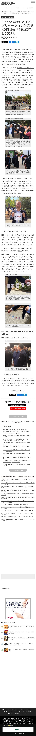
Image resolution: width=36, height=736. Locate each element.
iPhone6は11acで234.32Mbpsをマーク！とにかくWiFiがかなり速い (17, 516)
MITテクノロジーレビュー (22, 714)
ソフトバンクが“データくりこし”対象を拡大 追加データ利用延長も (17, 510)
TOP (4, 709)
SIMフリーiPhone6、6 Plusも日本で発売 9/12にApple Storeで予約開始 (17, 487)
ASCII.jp (11, 714)
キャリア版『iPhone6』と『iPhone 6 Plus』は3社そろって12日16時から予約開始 (17, 483)
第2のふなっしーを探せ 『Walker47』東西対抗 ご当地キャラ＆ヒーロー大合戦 (17, 507)
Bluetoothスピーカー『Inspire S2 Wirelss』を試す (15, 429)
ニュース (16, 709)
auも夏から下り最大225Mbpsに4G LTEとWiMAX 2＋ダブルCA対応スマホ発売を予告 (17, 520)
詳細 (9, 725)
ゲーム (29, 709)
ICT (20, 711)
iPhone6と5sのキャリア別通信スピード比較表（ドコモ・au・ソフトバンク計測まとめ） (17, 501)
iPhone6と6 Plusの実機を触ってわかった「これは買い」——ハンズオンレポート (17, 491)
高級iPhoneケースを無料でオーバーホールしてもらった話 (16, 447)
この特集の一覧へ (19, 470)
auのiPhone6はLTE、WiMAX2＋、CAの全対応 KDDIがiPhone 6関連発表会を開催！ (17, 498)
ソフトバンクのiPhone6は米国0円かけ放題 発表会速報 (14, 504)
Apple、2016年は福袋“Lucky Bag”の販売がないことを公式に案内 (16, 436)
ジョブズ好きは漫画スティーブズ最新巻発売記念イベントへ (16, 454)
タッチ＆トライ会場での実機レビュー (20, 59)
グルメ (6, 8)
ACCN (5, 38)
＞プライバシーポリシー (18, 733)
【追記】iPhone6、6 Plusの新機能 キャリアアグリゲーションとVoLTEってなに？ (16, 480)
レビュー (9, 709)
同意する (18, 729)
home (5, 12)
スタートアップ (18, 8)
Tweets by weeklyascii (5, 588)
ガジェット (22, 709)
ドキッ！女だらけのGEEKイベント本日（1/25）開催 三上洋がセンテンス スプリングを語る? (17, 432)
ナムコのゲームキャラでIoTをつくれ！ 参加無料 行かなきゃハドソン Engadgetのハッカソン (17, 461)
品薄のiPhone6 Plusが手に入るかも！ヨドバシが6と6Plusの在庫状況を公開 (17, 513)
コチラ (20, 251)
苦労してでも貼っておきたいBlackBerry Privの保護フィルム (16, 443)
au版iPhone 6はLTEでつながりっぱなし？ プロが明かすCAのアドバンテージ (17, 494)
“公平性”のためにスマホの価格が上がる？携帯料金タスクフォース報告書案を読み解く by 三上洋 (16, 439)
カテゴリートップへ (18, 416)
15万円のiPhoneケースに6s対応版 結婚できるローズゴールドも (16, 458)
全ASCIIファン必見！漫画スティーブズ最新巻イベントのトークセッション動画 (16, 450)
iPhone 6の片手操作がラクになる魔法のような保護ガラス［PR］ (16, 465)
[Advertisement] (18, 536)
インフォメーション (15, 12)
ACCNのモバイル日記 (8, 17)
